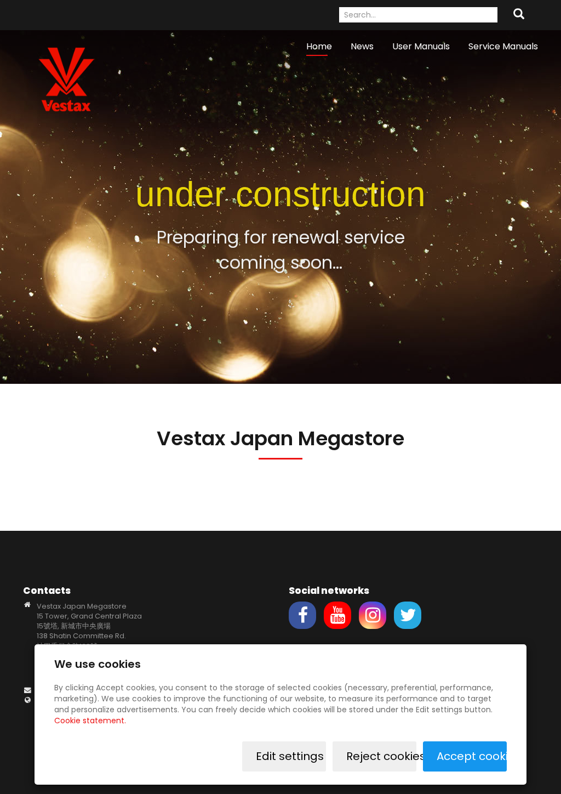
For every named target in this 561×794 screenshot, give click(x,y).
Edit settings (290, 756)
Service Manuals (503, 46)
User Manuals (421, 46)
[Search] (519, 15)
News (362, 46)
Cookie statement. (90, 720)
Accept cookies (472, 756)
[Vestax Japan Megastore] (67, 78)
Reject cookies (381, 756)
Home (319, 46)
